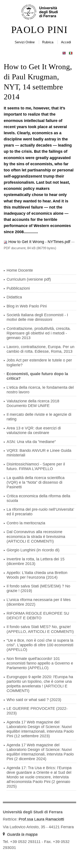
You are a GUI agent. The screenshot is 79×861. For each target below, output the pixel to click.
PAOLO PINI (39, 30)
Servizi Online (25, 42)
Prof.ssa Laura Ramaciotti (41, 819)
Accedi (66, 42)
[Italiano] (70, 52)
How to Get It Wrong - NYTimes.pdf (39, 242)
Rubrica (47, 42)
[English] (64, 52)
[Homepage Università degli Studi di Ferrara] (39, 12)
